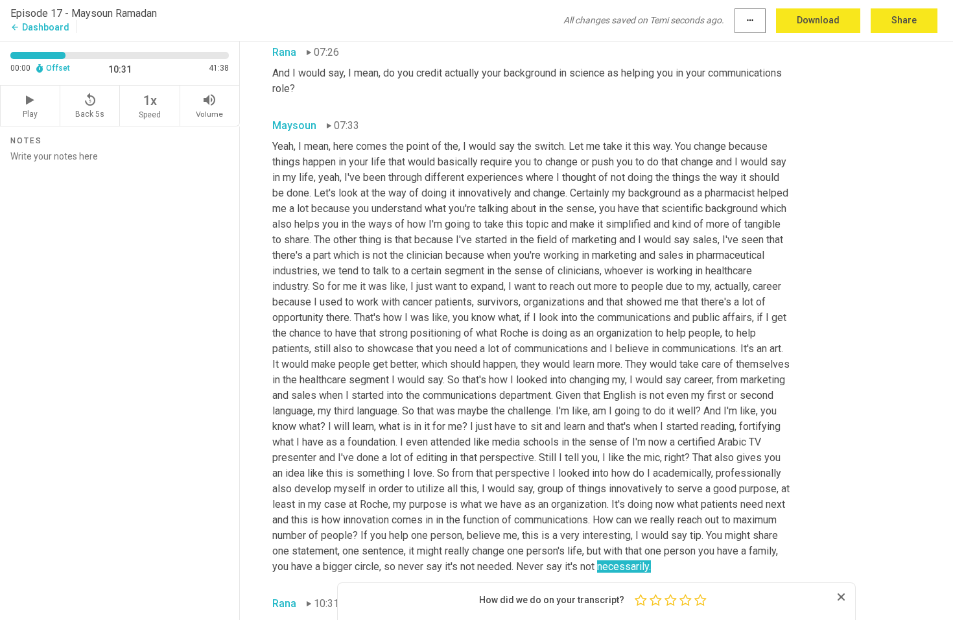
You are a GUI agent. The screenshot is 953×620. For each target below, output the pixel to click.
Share (904, 20)
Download (818, 20)
